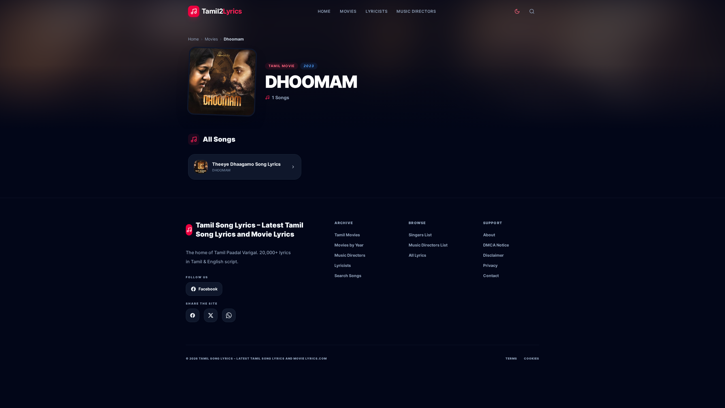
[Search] (532, 11)
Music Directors (416, 11)
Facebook (208, 288)
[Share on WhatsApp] (229, 315)
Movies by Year (349, 245)
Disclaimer (493, 255)
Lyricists (376, 11)
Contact (491, 275)
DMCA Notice (496, 245)
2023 (309, 66)
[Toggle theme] (517, 11)
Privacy (490, 265)
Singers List (420, 234)
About (489, 234)
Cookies (531, 358)
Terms (511, 358)
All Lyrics (417, 255)
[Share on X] (211, 315)
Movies (348, 11)
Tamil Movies (347, 234)
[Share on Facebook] (192, 315)
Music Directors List (428, 245)
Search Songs (347, 275)
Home (324, 11)
